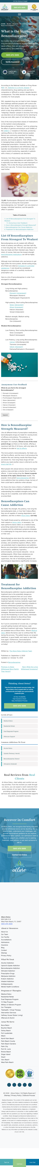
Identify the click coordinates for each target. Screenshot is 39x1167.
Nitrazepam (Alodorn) (10, 396)
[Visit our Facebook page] (9, 1085)
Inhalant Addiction (7, 981)
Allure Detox (25, 515)
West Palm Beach (7, 1062)
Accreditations (6, 940)
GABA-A (6, 131)
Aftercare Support (9, 736)
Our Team (4, 934)
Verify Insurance (12, 62)
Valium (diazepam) (16, 347)
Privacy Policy (6, 955)
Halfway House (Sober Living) (12, 1015)
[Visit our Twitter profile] (19, 1085)
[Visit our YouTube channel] (30, 1085)
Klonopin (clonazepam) (18, 293)
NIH (3, 88)
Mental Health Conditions (10, 987)
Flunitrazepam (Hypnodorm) (12, 398)
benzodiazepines (23, 478)
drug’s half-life (6, 464)
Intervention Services (8, 1013)
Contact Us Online (19, 855)
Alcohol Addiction (7, 963)
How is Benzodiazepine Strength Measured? (20, 225)
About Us (4, 932)
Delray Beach (6, 1030)
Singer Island (5, 1054)
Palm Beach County (8, 1041)
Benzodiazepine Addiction (10, 968)
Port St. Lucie (6, 1049)
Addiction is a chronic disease (18, 88)
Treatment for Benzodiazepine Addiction (18, 229)
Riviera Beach (6, 1052)
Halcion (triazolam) (9, 405)
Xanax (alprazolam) (17, 305)
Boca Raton (5, 1025)
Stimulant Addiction (8, 971)
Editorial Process (29, 1095)
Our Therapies (6, 1007)
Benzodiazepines (14, 662)
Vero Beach (5, 1060)
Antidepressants (6, 984)
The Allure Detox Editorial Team (20, 651)
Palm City (4, 1046)
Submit (5, 415)
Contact (4, 950)
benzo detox (16, 522)
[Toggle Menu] (19, 14)
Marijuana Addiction (8, 976)
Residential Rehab (9, 726)
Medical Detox (8, 721)
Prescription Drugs (7, 973)
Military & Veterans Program (11, 1005)
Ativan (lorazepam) (16, 307)
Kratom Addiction (7, 979)
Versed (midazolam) (9, 407)
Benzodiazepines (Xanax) (12, 759)
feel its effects (22, 448)
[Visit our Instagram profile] (14, 1085)
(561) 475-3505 (19, 7)
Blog (9, 24)
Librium (12, 342)
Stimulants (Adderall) (10, 764)
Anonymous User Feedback (17, 223)
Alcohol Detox (8, 748)
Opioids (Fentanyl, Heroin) (12, 753)
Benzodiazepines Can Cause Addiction (18, 227)
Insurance (4, 945)
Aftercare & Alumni (7, 1018)
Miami (3, 1036)
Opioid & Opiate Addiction (10, 965)
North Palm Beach (7, 1038)
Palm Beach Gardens (8, 1044)
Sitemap (4, 953)
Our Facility (5, 937)
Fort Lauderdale (6, 1033)
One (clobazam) (8, 410)
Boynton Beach (6, 1028)
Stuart (3, 1057)
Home (3, 24)
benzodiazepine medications (11, 254)
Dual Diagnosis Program (11, 731)
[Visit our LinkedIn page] (25, 1085)
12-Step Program (7, 1002)
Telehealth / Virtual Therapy (11, 1010)
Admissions (5, 942)
